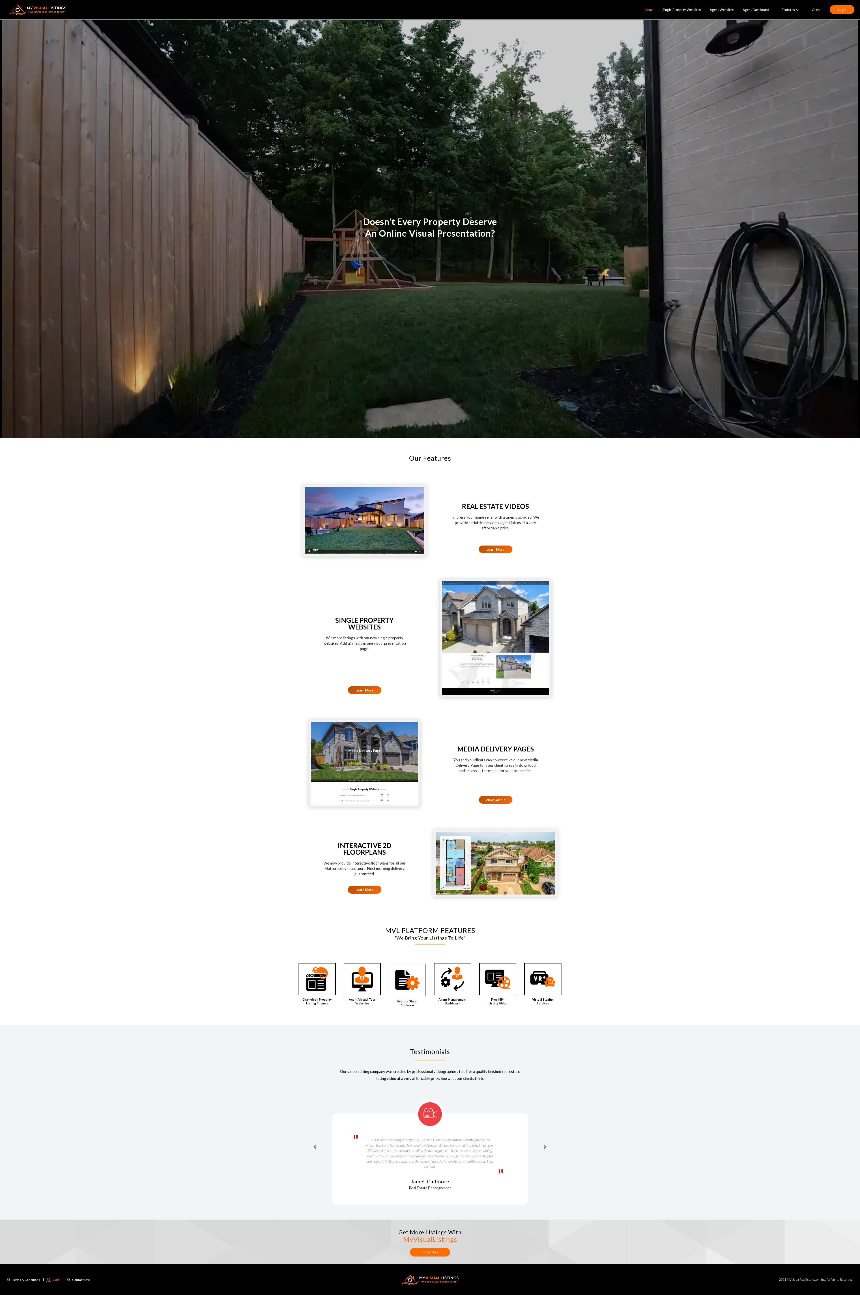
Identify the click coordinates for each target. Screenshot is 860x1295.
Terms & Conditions (28, 1280)
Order (816, 10)
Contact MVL (81, 1280)
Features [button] (788, 10)
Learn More (495, 549)
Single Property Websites (681, 10)
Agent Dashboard (756, 10)
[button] (315, 1138)
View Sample (495, 800)
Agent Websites (722, 10)
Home (649, 10)
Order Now (430, 1252)
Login (842, 10)
